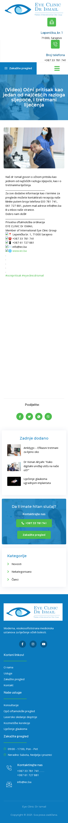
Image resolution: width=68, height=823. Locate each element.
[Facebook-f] (22, 644)
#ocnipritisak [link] (13, 275)
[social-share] (20, 416)
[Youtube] (43, 644)
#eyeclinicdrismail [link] (33, 275)
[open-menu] (56, 68)
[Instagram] (33, 644)
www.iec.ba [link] (20, 251)
